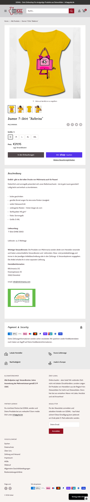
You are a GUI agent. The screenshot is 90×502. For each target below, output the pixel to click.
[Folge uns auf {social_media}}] (5, 488)
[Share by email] (80, 124)
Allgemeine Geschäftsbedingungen (17, 469)
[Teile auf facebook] (68, 124)
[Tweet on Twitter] (76, 124)
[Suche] (71, 10)
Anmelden (56, 431)
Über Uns (8, 451)
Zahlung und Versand (12, 454)
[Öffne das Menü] (5, 11)
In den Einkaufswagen (26, 155)
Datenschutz (9, 447)
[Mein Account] (79, 11)
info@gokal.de (18, 415)
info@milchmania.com (21, 282)
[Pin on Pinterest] (72, 124)
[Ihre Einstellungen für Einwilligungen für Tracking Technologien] (86, 498)
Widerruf (7, 465)
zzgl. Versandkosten (20, 148)
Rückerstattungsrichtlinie (13, 472)
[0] (83, 11)
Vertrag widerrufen (78, 497)
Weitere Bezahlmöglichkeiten (64, 160)
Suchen (7, 444)
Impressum (8, 458)
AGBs (6, 461)
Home (6, 21)
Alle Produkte (15, 21)
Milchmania (12, 125)
